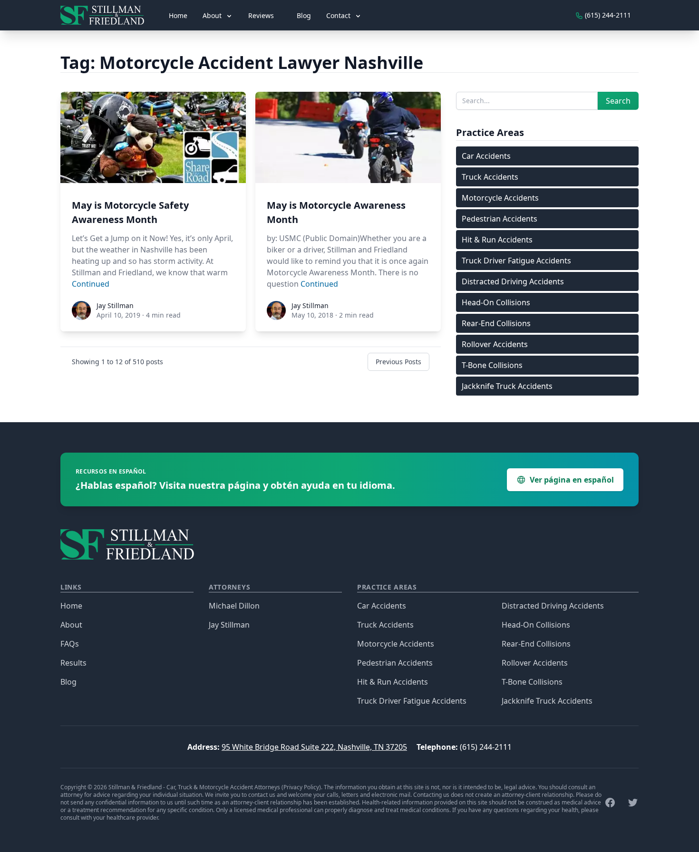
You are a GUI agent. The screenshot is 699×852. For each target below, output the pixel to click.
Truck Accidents (490, 177)
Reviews (261, 15)
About (71, 625)
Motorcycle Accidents (500, 198)
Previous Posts (398, 361)
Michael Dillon (234, 605)
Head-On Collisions (496, 302)
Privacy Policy (301, 787)
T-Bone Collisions (492, 365)
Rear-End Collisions (496, 323)
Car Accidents (486, 156)
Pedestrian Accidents (499, 218)
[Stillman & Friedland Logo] (106, 15)
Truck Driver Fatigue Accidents (516, 260)
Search (618, 101)
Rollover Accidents (495, 344)
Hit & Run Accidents (497, 239)
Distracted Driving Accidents (513, 281)
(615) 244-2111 (486, 747)
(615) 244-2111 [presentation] (607, 14)
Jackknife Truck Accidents (507, 386)
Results (73, 663)
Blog (304, 15)
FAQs (69, 644)
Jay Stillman (229, 625)
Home (178, 15)
